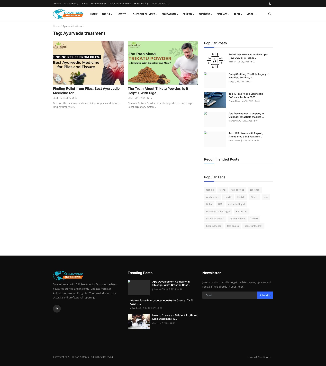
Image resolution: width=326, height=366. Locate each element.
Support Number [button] (144, 14)
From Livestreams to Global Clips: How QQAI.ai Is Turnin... (248, 56)
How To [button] (121, 14)
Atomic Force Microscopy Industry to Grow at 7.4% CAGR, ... (161, 302)
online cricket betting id (218, 211)
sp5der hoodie (237, 218)
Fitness (254, 197)
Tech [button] (237, 14)
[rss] (57, 309)
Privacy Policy (71, 3)
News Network (98, 3)
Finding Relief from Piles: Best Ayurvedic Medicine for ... (86, 91)
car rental (254, 189)
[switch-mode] (270, 3)
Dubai (209, 204)
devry (155, 323)
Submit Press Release (120, 3)
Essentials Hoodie (215, 218)
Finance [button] (222, 14)
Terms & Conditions (258, 357)
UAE (220, 204)
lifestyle (241, 197)
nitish (56, 98)
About (85, 3)
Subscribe (265, 295)
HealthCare (241, 211)
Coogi (231, 81)
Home (94, 14)
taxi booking (237, 189)
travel (222, 189)
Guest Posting (141, 3)
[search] (270, 14)
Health (228, 197)
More (250, 14)
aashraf (232, 61)
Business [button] (204, 14)
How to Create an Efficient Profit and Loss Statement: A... (175, 317)
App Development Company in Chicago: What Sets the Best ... (246, 115)
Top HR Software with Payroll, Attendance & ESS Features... (246, 135)
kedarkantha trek (253, 225)
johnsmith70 (235, 120)
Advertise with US (160, 3)
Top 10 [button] (106, 14)
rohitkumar (234, 140)
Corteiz (254, 218)
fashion (210, 189)
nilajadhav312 (137, 308)
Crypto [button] (187, 14)
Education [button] (169, 14)
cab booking (212, 197)
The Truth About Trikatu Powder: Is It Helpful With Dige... (158, 91)
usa (266, 197)
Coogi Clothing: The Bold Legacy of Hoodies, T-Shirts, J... (249, 76)
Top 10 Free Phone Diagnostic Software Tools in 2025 (246, 95)
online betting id (236, 204)
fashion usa (233, 225)
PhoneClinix (234, 101)
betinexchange (213, 225)
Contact (57, 3)
